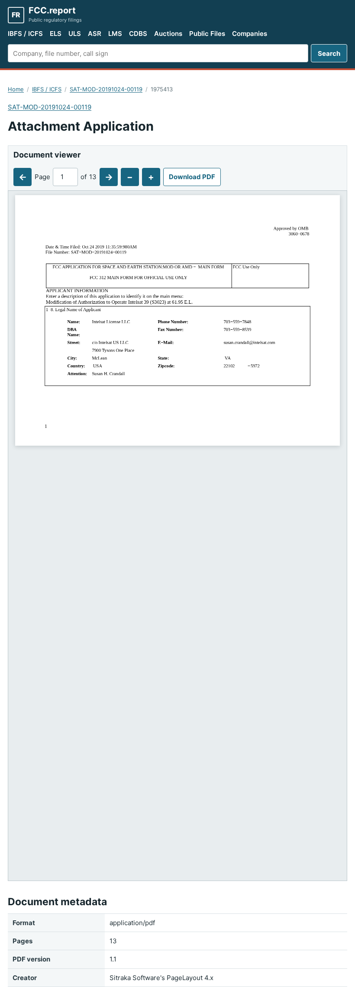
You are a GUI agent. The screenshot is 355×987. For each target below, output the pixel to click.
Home (16, 89)
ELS (55, 33)
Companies (249, 33)
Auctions (168, 33)
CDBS (138, 33)
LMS (115, 33)
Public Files (207, 33)
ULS (74, 33)
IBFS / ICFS (25, 33)
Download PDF (192, 177)
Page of (66, 177)
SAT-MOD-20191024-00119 (106, 89)
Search (329, 53)
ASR (94, 33)
